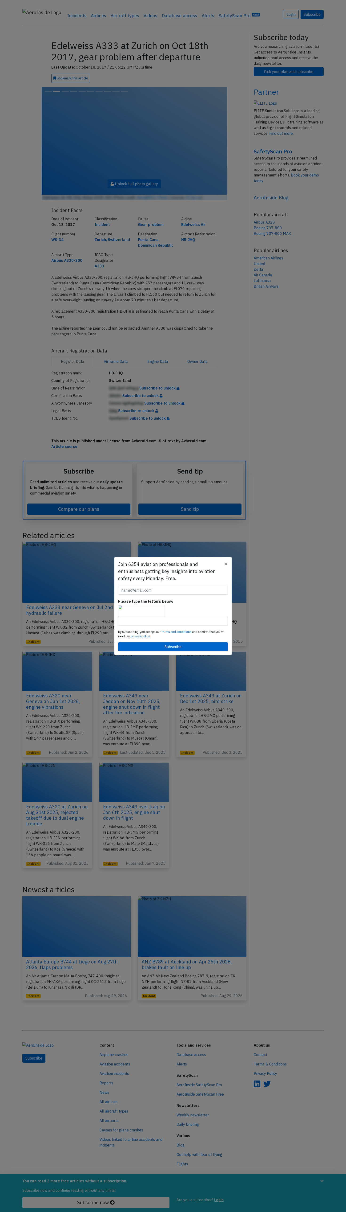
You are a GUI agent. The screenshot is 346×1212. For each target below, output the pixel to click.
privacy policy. (140, 636)
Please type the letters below (145, 601)
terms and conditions (176, 632)
